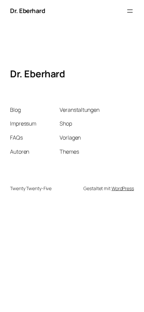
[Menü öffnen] (130, 11)
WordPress (123, 188)
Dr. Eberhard (27, 10)
